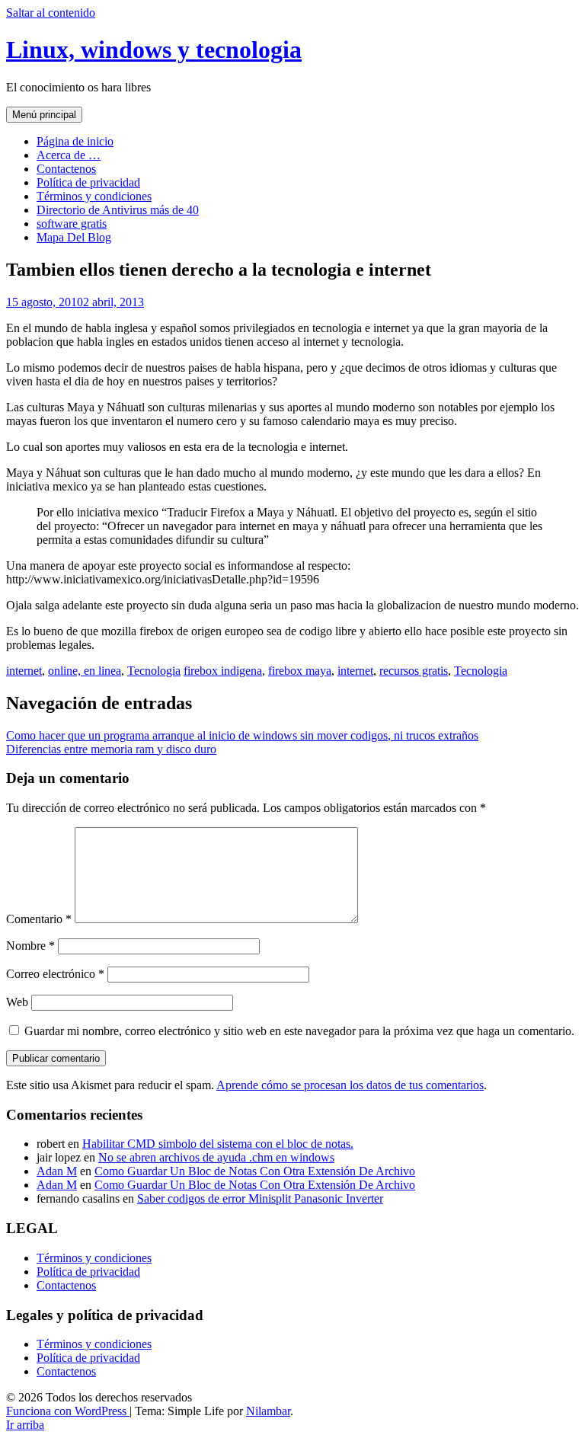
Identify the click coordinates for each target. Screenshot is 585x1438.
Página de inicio (75, 141)
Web (17, 1001)
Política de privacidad (88, 182)
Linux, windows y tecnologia (154, 49)
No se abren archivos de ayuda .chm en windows (216, 1157)
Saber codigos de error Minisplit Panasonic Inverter (260, 1198)
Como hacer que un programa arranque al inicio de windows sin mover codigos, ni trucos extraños (242, 735)
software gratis (72, 223)
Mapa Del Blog (74, 237)
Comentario (39, 918)
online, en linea (84, 670)
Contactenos (66, 168)
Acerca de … (69, 155)
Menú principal (44, 114)
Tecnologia (154, 670)
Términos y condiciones (94, 196)
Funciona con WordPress (67, 1410)
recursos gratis (413, 670)
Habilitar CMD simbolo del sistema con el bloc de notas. (217, 1143)
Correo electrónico (55, 973)
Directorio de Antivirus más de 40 (118, 209)
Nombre (30, 945)
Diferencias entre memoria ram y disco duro (111, 749)
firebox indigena (223, 670)
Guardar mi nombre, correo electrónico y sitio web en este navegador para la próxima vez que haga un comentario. (299, 1030)
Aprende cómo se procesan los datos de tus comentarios (350, 1084)
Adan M (57, 1171)
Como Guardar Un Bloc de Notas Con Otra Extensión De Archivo (254, 1171)
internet (24, 670)
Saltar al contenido (50, 12)
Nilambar (268, 1410)
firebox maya (299, 670)
